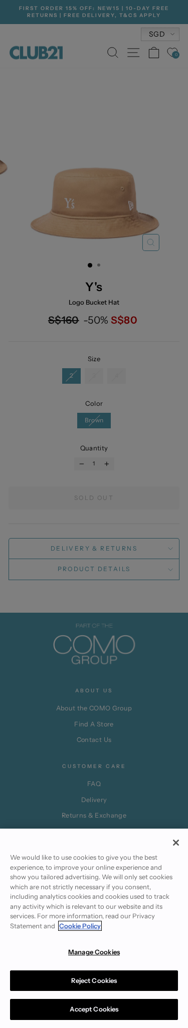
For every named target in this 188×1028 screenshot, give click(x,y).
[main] (94, 928)
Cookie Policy (80, 926)
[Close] (176, 843)
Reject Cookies (94, 980)
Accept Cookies (94, 1009)
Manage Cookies (94, 952)
